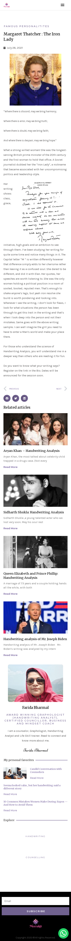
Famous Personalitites (26, 26)
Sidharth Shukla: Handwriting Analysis (33, 512)
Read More (10, 467)
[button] (7, 398)
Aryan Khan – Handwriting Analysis (31, 451)
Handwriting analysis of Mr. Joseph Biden (35, 639)
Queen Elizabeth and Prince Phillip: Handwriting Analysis (30, 575)
